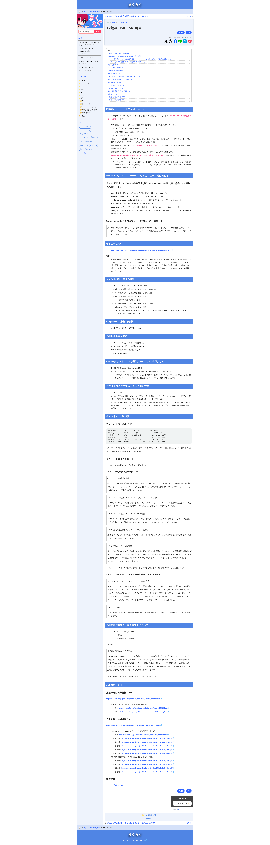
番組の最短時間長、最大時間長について (120, 91)
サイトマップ (127, 840)
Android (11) (93, 145)
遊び (82, 86)
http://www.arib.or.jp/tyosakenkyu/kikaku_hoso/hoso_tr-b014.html (143, 735)
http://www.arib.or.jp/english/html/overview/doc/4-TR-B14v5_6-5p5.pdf (146, 753)
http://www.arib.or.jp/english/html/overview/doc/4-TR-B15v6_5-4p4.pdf (146, 772)
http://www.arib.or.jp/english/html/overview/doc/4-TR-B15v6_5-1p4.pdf (146, 761)
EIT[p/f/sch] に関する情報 (115, 70)
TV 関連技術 (95, 11)
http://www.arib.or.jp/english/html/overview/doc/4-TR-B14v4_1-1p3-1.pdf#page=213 (141, 250)
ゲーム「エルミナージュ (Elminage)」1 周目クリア (87, 51)
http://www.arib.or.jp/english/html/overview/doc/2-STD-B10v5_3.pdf (143, 712)
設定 (82, 92)
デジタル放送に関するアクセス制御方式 (120, 79)
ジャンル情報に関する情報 (116, 68)
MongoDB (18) (84, 134)
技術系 (83, 80)
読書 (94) (82, 149)
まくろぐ (135, 4)
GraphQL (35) (84, 145)
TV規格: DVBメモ (118, 785)
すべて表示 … (83, 153)
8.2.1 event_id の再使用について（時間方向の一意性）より (127, 62)
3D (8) (89, 149)
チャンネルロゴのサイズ (116, 85)
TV (189, 33)
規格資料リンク (112, 94)
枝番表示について (113, 65)
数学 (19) (94, 137)
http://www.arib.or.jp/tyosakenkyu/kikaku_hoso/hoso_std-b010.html (143, 708)
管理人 (83, 116)
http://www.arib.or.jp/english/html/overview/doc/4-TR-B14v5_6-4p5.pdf (146, 750)
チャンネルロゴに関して (115, 82)
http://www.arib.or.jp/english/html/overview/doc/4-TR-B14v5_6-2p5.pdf (146, 742)
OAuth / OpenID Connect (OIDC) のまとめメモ (89, 44)
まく (179, 809)
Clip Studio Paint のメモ (89, 107)
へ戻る (150, 816)
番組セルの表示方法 (114, 73)
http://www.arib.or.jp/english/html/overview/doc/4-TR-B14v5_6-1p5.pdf (146, 738)
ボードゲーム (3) (85, 126)
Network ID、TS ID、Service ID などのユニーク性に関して (125, 56)
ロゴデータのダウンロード (117, 88)
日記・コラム (85, 83)
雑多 (85, 11)
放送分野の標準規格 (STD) (117, 97)
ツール (83, 95)
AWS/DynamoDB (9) (86, 141)
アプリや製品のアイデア (89, 110)
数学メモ (84, 101)
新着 (80, 38)
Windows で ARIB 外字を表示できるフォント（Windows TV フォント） (134, 16)
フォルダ (82, 76)
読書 (82, 89)
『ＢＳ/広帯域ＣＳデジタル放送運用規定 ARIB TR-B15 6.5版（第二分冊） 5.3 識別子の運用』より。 (140, 59)
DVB (189, 16)
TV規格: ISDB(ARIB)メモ (125, 28)
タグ (80, 122)
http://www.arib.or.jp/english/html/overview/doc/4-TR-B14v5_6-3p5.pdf (146, 746)
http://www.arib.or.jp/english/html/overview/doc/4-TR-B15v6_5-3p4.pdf (146, 768)
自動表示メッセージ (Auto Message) (118, 53)
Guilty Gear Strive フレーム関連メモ (89, 63)
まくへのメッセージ (139, 840)
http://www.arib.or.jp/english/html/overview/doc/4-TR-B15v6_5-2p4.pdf (146, 764)
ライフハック (86, 104)
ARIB (181, 33)
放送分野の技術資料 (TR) (116, 100)
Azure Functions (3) (85, 130)
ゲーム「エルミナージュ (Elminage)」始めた (89, 69)
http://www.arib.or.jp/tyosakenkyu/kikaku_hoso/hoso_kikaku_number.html (133, 699)
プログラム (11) (84, 137)
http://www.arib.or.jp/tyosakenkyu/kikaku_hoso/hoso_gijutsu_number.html (133, 725)
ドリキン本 (86, 57)
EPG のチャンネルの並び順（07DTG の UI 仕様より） (124, 76)
